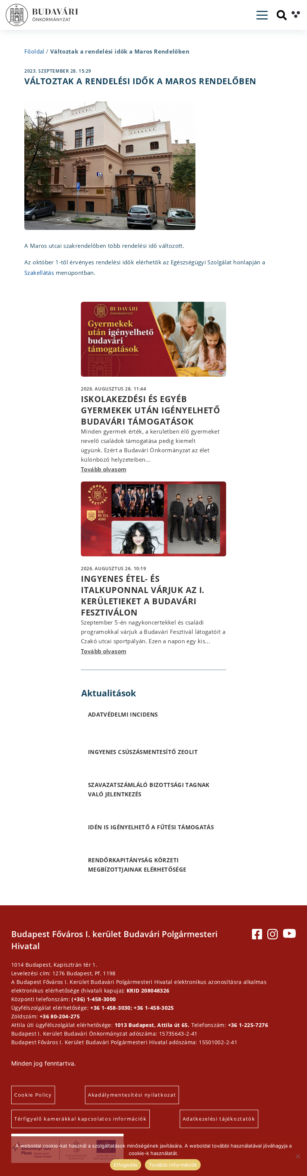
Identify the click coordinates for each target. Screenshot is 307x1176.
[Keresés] (281, 15)
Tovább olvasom (103, 469)
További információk (173, 1165)
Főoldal (34, 51)
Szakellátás (39, 272)
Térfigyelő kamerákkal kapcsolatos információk (80, 1118)
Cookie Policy (33, 1094)
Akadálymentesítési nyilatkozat (132, 1094)
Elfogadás (125, 1165)
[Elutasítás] (297, 1156)
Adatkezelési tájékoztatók (219, 1118)
